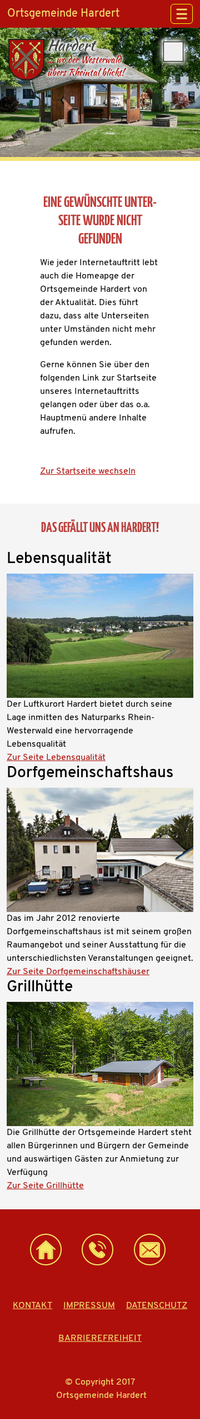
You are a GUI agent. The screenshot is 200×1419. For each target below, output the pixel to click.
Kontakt (32, 1305)
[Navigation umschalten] (182, 14)
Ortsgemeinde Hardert (63, 13)
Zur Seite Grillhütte (45, 1186)
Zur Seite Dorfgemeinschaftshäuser (78, 971)
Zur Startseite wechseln (88, 471)
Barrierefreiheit (100, 1338)
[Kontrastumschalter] (173, 52)
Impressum (89, 1305)
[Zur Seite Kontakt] (97, 1249)
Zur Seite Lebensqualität (56, 757)
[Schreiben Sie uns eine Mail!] (149, 1249)
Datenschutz (156, 1305)
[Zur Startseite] (45, 1249)
